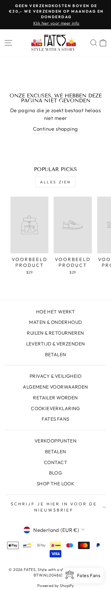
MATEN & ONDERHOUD (55, 322)
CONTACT (55, 462)
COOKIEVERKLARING (55, 408)
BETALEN (55, 354)
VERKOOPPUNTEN (55, 441)
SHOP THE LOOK (55, 484)
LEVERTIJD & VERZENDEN (55, 344)
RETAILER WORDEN (55, 398)
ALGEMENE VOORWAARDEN (55, 387)
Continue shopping (55, 128)
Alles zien (55, 182)
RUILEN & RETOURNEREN (55, 333)
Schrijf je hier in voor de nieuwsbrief (54, 506)
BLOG (55, 473)
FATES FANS (55, 419)
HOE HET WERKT (55, 312)
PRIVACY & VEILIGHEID (55, 376)
